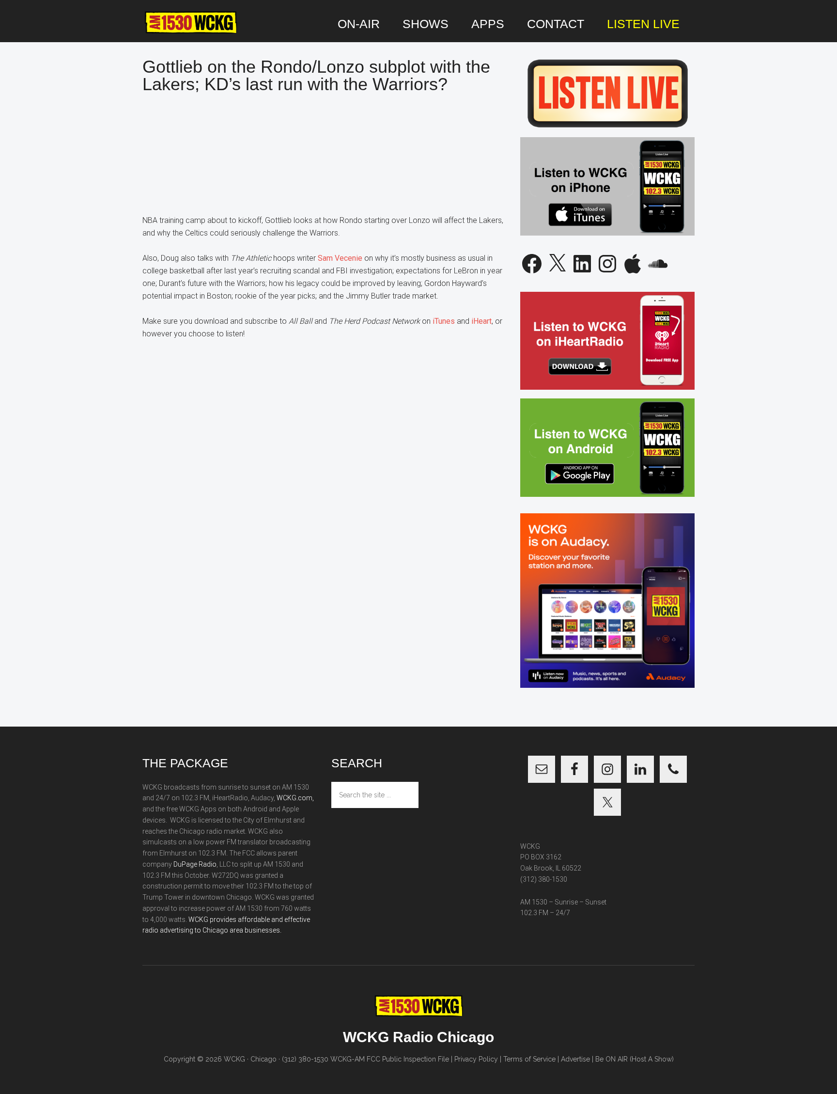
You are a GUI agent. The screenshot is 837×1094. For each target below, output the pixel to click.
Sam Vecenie (340, 258)
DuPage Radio (195, 864)
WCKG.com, (295, 798)
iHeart (481, 321)
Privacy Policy (476, 1059)
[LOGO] (190, 23)
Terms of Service (529, 1059)
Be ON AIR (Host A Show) (634, 1059)
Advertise (575, 1059)
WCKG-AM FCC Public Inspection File (389, 1059)
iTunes (444, 321)
